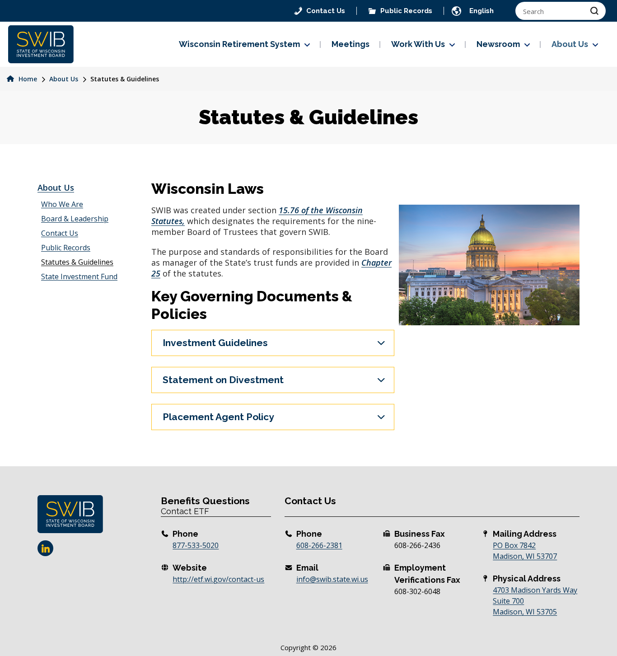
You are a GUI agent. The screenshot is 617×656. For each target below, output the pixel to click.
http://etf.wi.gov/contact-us (218, 579)
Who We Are (62, 204)
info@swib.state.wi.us (332, 579)
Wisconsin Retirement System (239, 44)
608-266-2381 (319, 545)
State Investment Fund (79, 276)
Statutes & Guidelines (77, 262)
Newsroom (498, 44)
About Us (570, 44)
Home (27, 79)
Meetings (350, 44)
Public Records (65, 248)
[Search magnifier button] (594, 11)
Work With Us (418, 44)
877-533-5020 (196, 545)
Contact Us (59, 233)
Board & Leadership (74, 219)
